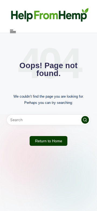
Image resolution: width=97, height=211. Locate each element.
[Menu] (12, 31)
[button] (85, 120)
